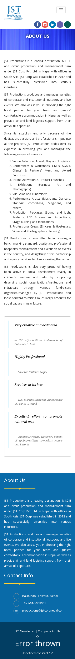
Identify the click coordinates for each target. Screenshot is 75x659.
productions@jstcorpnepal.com (43, 610)
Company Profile (49, 631)
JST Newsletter (25, 631)
